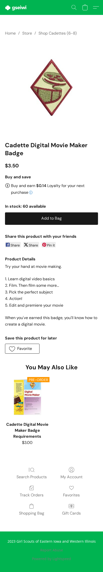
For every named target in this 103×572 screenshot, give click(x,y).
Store (27, 33)
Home (10, 33)
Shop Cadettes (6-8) (57, 33)
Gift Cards (71, 513)
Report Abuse (51, 550)
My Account (71, 476)
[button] (16, 7)
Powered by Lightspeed (51, 558)
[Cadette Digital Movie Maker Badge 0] (51, 87)
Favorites (71, 495)
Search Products (31, 476)
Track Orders (32, 495)
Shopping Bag (31, 513)
